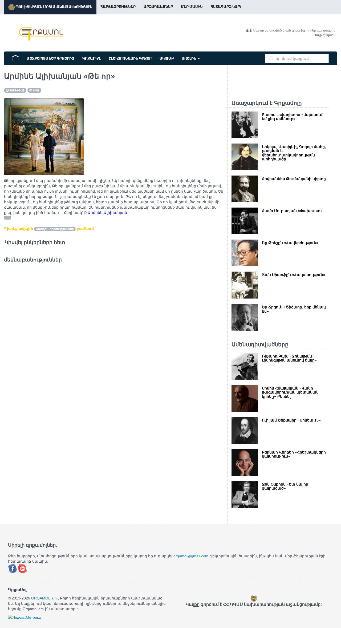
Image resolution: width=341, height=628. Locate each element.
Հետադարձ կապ (226, 7)
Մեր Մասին (192, 7)
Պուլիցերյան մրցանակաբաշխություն (53, 7)
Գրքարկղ (91, 58)
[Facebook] (13, 568)
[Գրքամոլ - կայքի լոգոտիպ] (41, 34)
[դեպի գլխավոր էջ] (15, 57)
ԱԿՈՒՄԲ (167, 58)
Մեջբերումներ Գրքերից (50, 58)
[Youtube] (22, 568)
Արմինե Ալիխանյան (107, 212)
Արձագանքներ (158, 7)
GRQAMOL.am (44, 598)
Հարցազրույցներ (118, 7)
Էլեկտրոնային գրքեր (130, 58)
